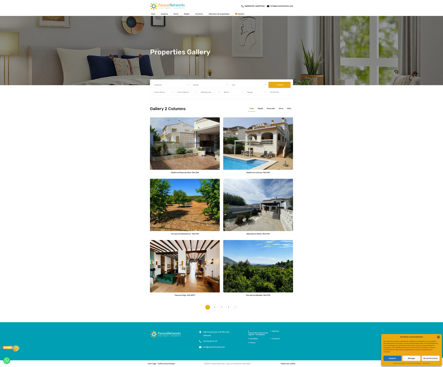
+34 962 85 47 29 (210, 341)
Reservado (271, 108)
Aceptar (392, 358)
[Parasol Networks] (167, 9)
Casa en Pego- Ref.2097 (185, 295)
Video (289, 108)
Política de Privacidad (414, 363)
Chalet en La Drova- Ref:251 (258, 172)
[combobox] (171, 85)
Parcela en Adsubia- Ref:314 (258, 295)
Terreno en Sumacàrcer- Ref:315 (185, 234)
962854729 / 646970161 (255, 6)
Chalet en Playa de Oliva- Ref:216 (185, 172)
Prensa (252, 343)
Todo (252, 108)
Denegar (411, 358)
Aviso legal (426, 363)
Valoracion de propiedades (219, 14)
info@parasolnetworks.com (281, 6)
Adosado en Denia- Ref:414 (258, 234)
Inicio (153, 14)
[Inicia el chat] (11, 351)
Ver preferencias (430, 358)
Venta (176, 14)
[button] (438, 337)
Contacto (199, 14)
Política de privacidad (166, 364)
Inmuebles (254, 339)
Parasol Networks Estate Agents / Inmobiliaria (258, 333)
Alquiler (187, 14)
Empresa (164, 14)
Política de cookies (399, 363)
